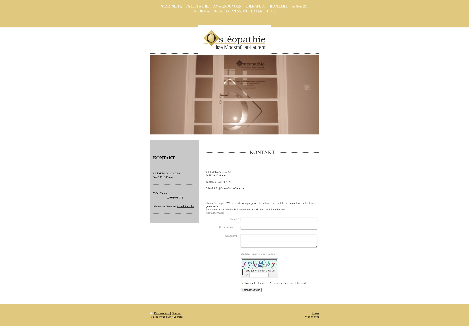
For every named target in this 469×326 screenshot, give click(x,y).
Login (315, 313)
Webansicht (312, 316)
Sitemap (176, 313)
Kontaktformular (185, 206)
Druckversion (162, 313)
